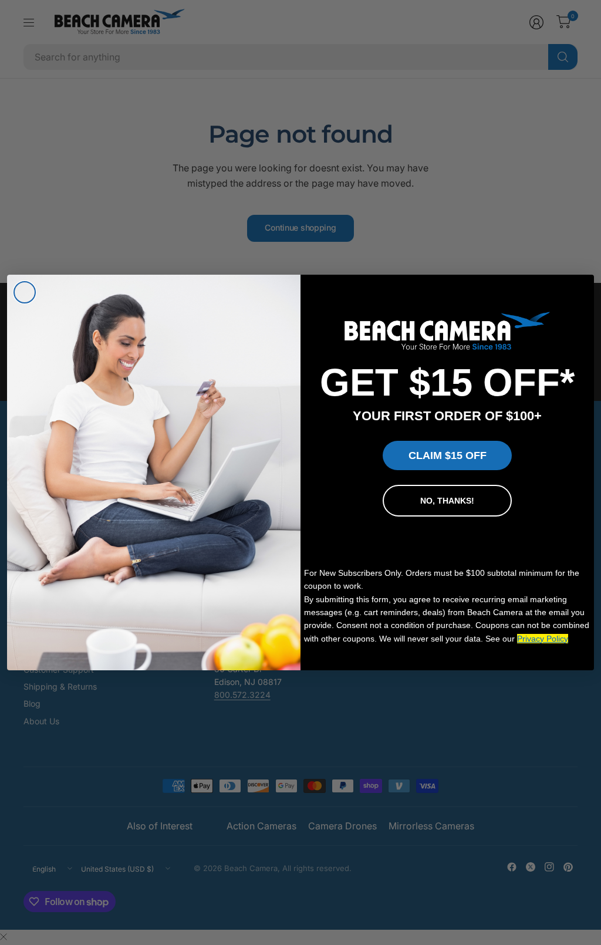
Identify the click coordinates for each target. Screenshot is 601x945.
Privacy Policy (542, 638)
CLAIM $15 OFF (447, 455)
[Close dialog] (24, 292)
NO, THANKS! (447, 500)
